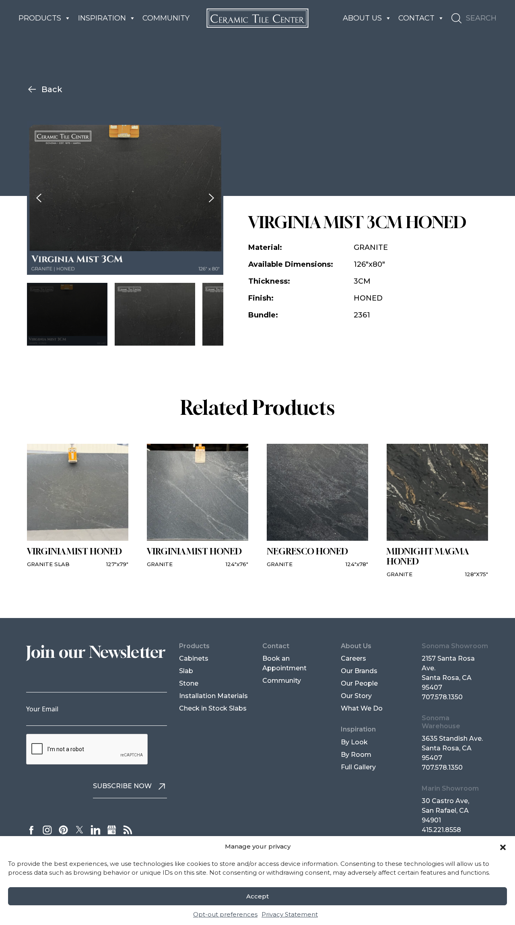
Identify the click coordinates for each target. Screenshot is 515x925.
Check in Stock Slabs (213, 708)
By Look (354, 742)
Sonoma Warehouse (441, 721)
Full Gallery (358, 767)
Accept (257, 896)
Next (211, 198)
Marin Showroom (450, 788)
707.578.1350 (442, 697)
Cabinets (193, 658)
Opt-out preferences (225, 914)
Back (51, 89)
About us (362, 18)
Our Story (356, 696)
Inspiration (102, 18)
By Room (356, 754)
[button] (503, 847)
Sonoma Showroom (455, 646)
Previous (39, 198)
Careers (353, 658)
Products (40, 18)
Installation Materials (213, 696)
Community (166, 18)
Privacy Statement (290, 914)
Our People (359, 683)
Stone (188, 683)
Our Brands (359, 671)
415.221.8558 (441, 830)
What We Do (362, 708)
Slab (186, 671)
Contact (416, 18)
